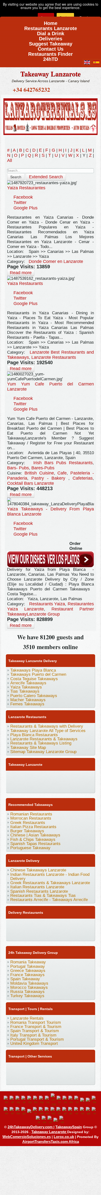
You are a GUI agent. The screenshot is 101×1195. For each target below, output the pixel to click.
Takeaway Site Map (28, 747)
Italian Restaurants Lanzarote (37, 887)
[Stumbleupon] (30, 786)
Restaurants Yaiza (47, 603)
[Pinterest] (67, 776)
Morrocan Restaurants (30, 818)
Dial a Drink (50, 32)
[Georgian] (95, 1099)
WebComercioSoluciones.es (26, 1137)
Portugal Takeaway (27, 966)
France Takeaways (27, 974)
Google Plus (25, 207)
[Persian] (59, 1111)
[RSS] (49, 786)
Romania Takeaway (28, 962)
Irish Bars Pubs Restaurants (63, 462)
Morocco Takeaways (29, 987)
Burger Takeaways (27, 831)
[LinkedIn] (77, 776)
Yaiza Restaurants (25, 283)
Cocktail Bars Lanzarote (30, 483)
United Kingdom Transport (34, 1043)
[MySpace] (77, 786)
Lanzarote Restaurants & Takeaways (43, 739)
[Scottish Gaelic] (89, 1111)
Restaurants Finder (50, 52)
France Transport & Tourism (35, 1026)
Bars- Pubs (18, 467)
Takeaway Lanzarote (50, 74)
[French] (89, 1099)
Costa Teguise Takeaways (34, 678)
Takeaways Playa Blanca (33, 670)
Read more (21, 272)
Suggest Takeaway (50, 42)
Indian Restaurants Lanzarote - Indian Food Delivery (49, 876)
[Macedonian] (42, 1111)
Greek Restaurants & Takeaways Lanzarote (50, 882)
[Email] (39, 786)
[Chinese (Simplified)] (54, 1099)
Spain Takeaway (25, 979)
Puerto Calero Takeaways (33, 695)
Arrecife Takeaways (28, 683)
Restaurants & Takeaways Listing (40, 743)
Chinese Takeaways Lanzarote (38, 870)
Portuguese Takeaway (30, 848)
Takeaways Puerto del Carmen (38, 674)
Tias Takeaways (24, 691)
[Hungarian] (18, 1111)
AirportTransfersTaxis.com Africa (50, 1141)
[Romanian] (77, 1111)
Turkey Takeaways (27, 995)
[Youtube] (39, 776)
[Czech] (65, 1099)
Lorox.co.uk (64, 1137)
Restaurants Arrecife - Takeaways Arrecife (49, 899)
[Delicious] (86, 776)
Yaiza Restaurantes (26, 187)
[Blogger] (11, 786)
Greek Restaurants (27, 822)
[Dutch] (77, 1099)
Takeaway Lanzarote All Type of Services (48, 730)
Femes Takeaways (27, 704)
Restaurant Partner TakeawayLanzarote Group (50, 612)
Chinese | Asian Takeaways (35, 835)
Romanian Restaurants (31, 814)
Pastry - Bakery (49, 478)
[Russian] (83, 1111)
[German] (7, 1111)
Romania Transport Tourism (35, 1022)
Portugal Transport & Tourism (37, 1039)
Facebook (23, 197)
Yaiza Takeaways (26, 687)
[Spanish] (45, 1119)
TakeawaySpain (68, 1127)
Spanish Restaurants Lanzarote (39, 891)
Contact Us (50, 47)
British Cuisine (39, 473)
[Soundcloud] (49, 776)
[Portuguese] (71, 1111)
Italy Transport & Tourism (33, 1035)
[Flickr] (67, 786)
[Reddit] (21, 786)
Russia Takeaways (27, 991)
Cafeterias (83, 478)
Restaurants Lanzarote (50, 27)
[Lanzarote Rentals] (50, 115)
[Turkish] (56, 1119)
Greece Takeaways (27, 970)
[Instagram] (58, 776)
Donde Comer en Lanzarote (56, 261)
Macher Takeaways (28, 700)
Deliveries (50, 37)
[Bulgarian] (42, 1099)
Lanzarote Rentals (27, 1018)
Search (15, 176)
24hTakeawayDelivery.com (30, 1127)
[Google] (30, 776)
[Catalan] (48, 1099)
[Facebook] (11, 776)
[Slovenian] (39, 1119)
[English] (7, 1099)
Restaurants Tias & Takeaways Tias (43, 895)
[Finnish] (83, 1099)
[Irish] (24, 1111)
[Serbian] (95, 1111)
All (9, 160)
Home (50, 22)
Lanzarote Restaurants (53, 357)
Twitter (19, 202)
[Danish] (71, 1099)
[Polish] (65, 1111)
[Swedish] (50, 1119)
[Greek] (12, 1111)
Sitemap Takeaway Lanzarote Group (43, 751)
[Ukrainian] (62, 1119)
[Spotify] (58, 786)
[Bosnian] (36, 1099)
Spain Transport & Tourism (34, 1030)
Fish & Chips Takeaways (32, 839)
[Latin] (36, 1111)
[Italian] (30, 1111)
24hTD (50, 57)
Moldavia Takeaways (29, 983)
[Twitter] (21, 776)
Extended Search (46, 176)
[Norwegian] (53, 1111)
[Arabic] (24, 1099)
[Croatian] (60, 1099)
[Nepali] (47, 1111)
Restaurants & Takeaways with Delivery (46, 726)
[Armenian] (30, 1099)
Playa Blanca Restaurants (34, 735)
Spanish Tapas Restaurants (35, 843)
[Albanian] (18, 1099)
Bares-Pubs (42, 467)
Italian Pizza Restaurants (33, 826)
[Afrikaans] (12, 1099)
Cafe (62, 473)
